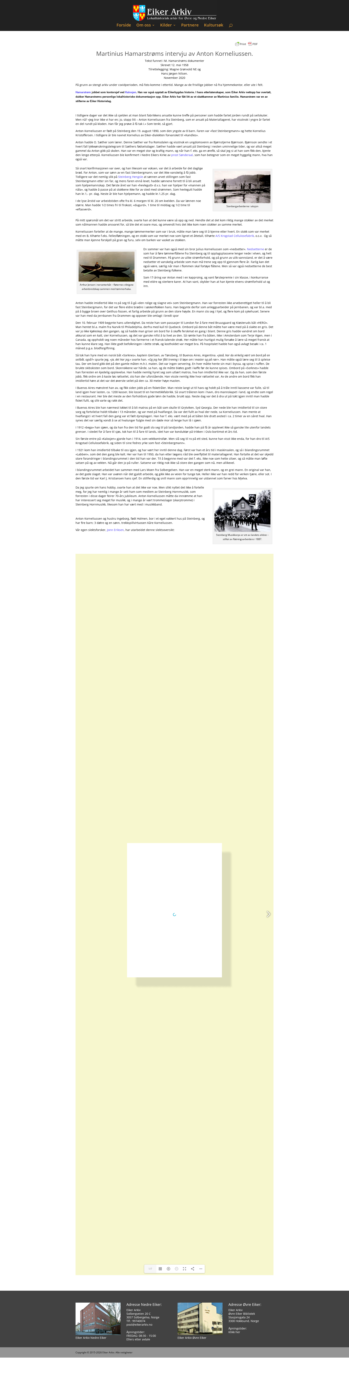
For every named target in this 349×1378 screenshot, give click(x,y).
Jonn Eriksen (115, 530)
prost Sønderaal (182, 155)
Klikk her (234, 1332)
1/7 (150, 1268)
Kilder (166, 25)
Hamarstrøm (83, 92)
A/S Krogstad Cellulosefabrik (234, 236)
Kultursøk (213, 25)
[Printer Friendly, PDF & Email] (246, 46)
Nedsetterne (255, 249)
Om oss (143, 25)
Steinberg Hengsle (130, 177)
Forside (124, 25)
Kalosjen (130, 92)
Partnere (190, 25)
